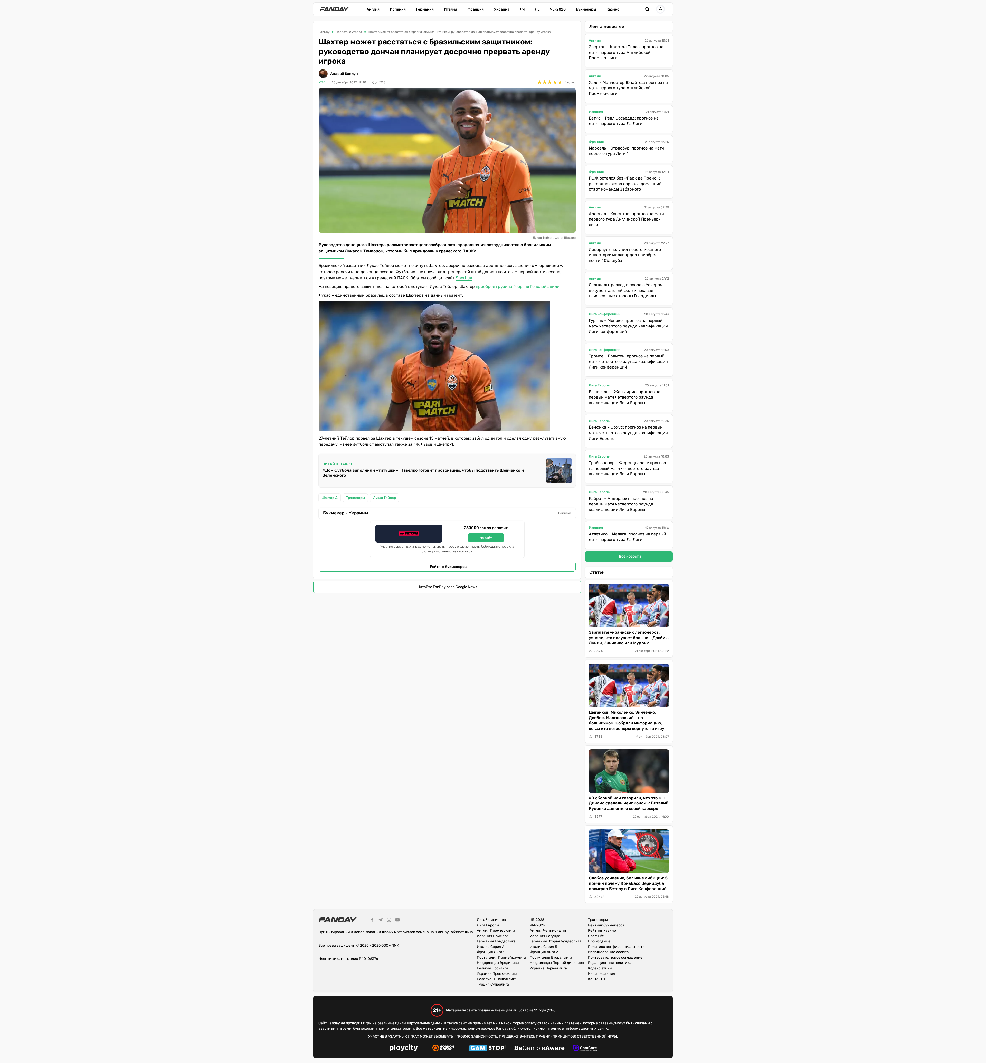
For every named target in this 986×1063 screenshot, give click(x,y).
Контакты (596, 979)
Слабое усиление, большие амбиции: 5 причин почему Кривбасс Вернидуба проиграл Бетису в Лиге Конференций (628, 883)
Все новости (630, 556)
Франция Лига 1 (491, 952)
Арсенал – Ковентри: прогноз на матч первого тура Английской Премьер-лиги (626, 219)
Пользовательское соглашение (615, 957)
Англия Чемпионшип (548, 930)
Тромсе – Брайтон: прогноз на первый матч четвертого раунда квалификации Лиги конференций (628, 362)
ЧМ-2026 (537, 925)
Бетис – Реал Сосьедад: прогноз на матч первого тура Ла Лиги (624, 121)
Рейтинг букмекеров (448, 566)
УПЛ (322, 82)
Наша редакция (601, 973)
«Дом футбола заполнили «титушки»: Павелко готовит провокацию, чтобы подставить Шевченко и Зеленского (423, 473)
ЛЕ (537, 9)
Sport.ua (464, 277)
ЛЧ (522, 9)
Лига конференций (604, 314)
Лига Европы (599, 385)
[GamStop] (487, 1049)
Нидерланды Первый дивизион (557, 963)
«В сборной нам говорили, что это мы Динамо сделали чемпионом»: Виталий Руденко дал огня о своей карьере (628, 803)
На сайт (486, 538)
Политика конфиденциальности (616, 947)
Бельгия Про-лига (492, 968)
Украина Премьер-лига (497, 973)
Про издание (599, 941)
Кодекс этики (600, 968)
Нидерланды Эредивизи (498, 963)
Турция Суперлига (493, 984)
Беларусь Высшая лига (497, 979)
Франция (475, 9)
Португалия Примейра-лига (501, 957)
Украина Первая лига (548, 968)
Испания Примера (493, 936)
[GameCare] (585, 1049)
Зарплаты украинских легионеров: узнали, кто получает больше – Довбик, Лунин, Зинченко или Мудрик (629, 637)
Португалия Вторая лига (551, 957)
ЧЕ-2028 (558, 9)
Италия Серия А (490, 947)
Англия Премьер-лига (496, 930)
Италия (450, 9)
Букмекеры (586, 9)
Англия (373, 9)
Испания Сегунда (545, 936)
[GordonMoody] (443, 1049)
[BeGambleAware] (539, 1048)
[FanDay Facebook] (372, 921)
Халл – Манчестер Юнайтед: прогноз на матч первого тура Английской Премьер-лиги (628, 88)
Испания (398, 9)
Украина (501, 9)
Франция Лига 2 (544, 952)
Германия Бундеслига (496, 941)
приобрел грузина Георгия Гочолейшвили (518, 286)
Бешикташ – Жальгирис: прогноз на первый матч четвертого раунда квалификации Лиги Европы (624, 397)
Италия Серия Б (543, 947)
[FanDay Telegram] (380, 921)
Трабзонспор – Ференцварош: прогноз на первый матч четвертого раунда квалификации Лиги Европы (627, 468)
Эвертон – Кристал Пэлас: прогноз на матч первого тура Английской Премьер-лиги (626, 52)
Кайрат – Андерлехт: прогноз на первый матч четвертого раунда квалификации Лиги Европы (621, 504)
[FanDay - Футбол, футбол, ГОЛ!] (334, 9)
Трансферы (598, 920)
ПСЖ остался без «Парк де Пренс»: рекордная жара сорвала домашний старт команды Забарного (625, 184)
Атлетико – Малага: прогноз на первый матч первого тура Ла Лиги (627, 537)
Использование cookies (608, 952)
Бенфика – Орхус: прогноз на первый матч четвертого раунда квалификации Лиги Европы (628, 433)
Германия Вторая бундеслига (555, 941)
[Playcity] (404, 1048)
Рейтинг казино (602, 930)
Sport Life (596, 936)
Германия (425, 9)
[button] (647, 9)
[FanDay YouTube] (397, 921)
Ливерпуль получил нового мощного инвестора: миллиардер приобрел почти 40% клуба (625, 255)
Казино (612, 9)
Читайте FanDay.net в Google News (447, 587)
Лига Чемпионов (491, 920)
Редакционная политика (609, 963)
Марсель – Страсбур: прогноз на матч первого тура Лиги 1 (626, 151)
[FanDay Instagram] (389, 921)
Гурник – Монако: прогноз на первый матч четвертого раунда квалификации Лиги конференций (628, 326)
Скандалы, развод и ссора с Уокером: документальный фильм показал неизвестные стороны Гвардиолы (626, 290)
